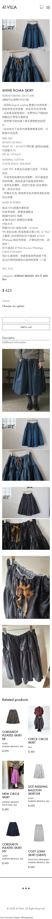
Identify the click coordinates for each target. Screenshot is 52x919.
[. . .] (26, 889)
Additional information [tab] (14, 342)
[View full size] (6, 23)
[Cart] (42, 7)
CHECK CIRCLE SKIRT (38, 740)
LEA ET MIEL (41, 275)
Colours (6, 300)
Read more (6, 856)
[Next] (43, 51)
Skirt (4, 279)
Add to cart (26, 327)
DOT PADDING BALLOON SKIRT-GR (38, 790)
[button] (48, 7)
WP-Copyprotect (27, 917)
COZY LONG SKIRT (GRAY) (37, 853)
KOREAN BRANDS (24, 275)
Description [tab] (8, 337)
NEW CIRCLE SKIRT (10, 795)
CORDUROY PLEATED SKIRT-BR (12, 735)
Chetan (16, 917)
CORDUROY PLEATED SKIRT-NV (12, 848)
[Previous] (9, 51)
